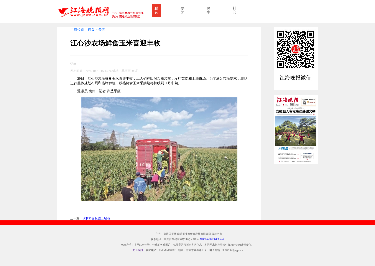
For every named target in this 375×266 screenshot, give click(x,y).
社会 (235, 10)
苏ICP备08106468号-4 (212, 239)
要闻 (182, 10)
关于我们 (137, 250)
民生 (209, 10)
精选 (156, 10)
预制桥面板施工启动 (96, 218)
